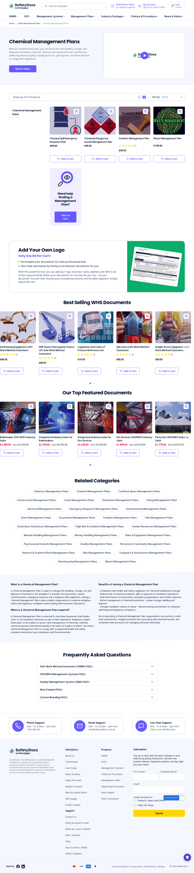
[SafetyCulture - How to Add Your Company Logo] (144, 55)
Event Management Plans (36, 517)
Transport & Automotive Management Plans (145, 552)
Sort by (156, 97)
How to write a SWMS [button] (76, 847)
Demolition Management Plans (120, 500)
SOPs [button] (104, 761)
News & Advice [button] (72, 774)
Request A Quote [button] (73, 786)
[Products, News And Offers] (135, 800)
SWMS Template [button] (73, 853)
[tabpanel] (18, 344)
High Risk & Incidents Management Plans (100, 526)
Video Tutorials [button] (72, 835)
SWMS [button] (104, 755)
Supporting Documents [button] (112, 786)
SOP (26, 16)
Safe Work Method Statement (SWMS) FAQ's (66, 666)
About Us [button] (69, 755)
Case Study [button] (70, 768)
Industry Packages (112, 16)
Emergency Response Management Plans (94, 509)
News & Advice (173, 16)
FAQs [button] (68, 841)
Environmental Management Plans (146, 509)
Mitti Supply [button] (71, 798)
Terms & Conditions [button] (120, 866)
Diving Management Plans (162, 500)
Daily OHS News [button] (73, 780)
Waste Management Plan (167, 138)
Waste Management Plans (120, 561)
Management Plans (82, 16)
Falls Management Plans (159, 517)
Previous (5, 348)
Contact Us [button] (70, 816)
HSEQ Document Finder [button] (77, 822)
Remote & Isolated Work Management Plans (48, 552)
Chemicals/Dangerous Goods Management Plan (98, 140)
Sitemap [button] (161, 866)
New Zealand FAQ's (51, 689)
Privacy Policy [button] (136, 866)
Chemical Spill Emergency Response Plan (63, 140)
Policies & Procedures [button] (112, 774)
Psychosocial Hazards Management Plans (48, 544)
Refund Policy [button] (150, 866)
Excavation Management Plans (77, 517)
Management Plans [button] (110, 780)
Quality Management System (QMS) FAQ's (65, 682)
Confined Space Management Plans (139, 491)
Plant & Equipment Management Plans (147, 535)
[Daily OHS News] (135, 805)
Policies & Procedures (144, 16)
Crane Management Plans (79, 500)
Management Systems (50, 16)
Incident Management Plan (134, 138)
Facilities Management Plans (120, 517)
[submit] (45, 6)
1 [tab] (90, 383)
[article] (35, 726)
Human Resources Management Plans (154, 526)
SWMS (12, 16)
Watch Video (22, 68)
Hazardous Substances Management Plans (42, 526)
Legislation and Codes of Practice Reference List (91, 348)
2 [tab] (94, 383)
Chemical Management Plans (93, 491)
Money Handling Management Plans (96, 535)
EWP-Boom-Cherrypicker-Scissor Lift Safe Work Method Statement (57, 350)
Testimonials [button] (71, 761)
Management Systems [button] (112, 768)
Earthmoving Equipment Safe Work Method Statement (16, 348)
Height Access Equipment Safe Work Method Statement (172, 348)
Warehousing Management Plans (77, 561)
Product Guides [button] (72, 804)
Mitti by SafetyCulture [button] (76, 792)
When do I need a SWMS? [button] (78, 829)
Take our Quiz (65, 217)
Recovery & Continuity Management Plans (145, 544)
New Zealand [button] (107, 792)
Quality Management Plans (96, 544)
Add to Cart (67, 158)
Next (185, 348)
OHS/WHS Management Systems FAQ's (63, 674)
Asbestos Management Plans (51, 491)
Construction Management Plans (36, 500)
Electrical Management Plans (44, 509)
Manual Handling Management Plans (45, 535)
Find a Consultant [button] (110, 798)
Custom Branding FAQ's (54, 697)
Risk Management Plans (97, 552)
